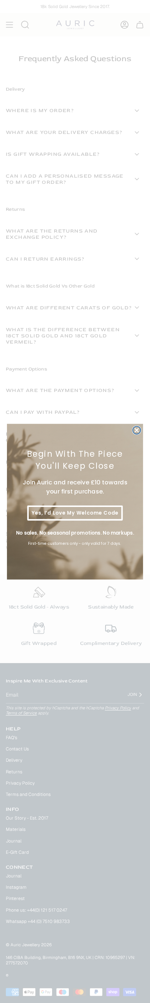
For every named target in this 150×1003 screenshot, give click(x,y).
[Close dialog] (137, 430)
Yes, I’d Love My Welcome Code (75, 512)
